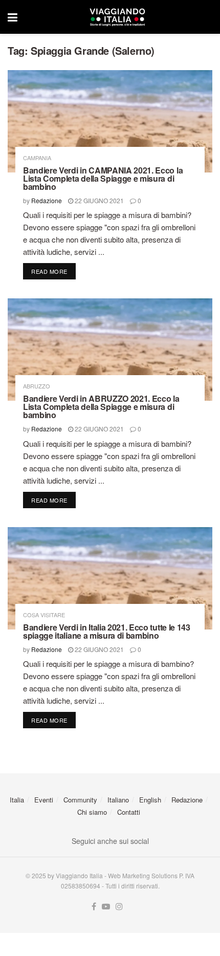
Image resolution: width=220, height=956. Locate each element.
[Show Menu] (12, 17)
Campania (37, 158)
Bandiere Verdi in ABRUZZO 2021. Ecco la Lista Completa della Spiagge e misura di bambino (101, 407)
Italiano (118, 800)
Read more (53, 271)
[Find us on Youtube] (106, 906)
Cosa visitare (44, 615)
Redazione (46, 200)
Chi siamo (92, 812)
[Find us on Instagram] (119, 906)
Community (80, 800)
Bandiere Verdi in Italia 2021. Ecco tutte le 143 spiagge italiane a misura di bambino (106, 631)
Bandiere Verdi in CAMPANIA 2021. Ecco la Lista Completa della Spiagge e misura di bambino (103, 178)
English (150, 800)
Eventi (43, 800)
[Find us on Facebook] (94, 906)
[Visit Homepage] (117, 17)
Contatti (128, 812)
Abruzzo (36, 386)
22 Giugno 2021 (98, 200)
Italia (17, 800)
